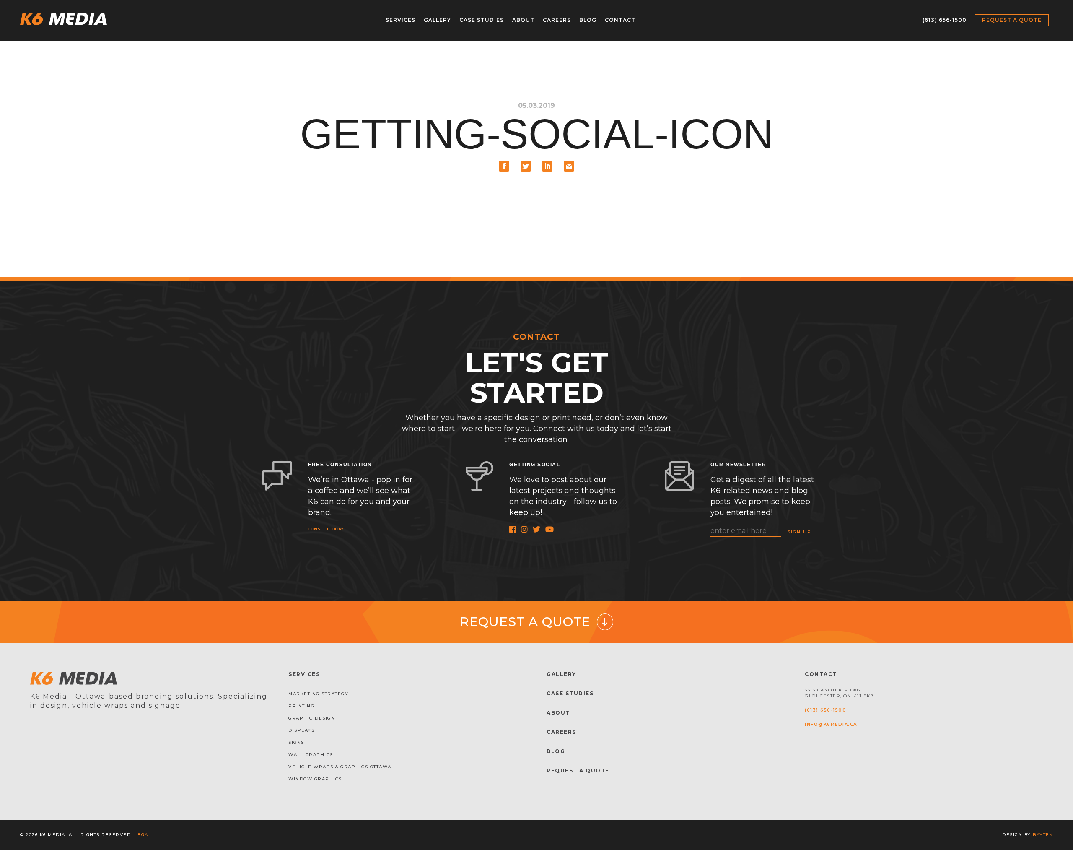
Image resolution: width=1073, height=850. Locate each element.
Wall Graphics (310, 754)
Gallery (437, 20)
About (523, 20)
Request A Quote (578, 770)
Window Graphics (315, 779)
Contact (620, 20)
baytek (1043, 834)
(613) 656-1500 (945, 20)
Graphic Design (311, 718)
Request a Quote (1012, 20)
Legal (143, 834)
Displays (301, 730)
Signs (296, 742)
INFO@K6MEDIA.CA (831, 724)
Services (400, 20)
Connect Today (326, 529)
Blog (587, 20)
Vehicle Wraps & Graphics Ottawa (339, 766)
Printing (301, 706)
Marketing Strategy (318, 694)
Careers (557, 20)
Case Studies (481, 20)
